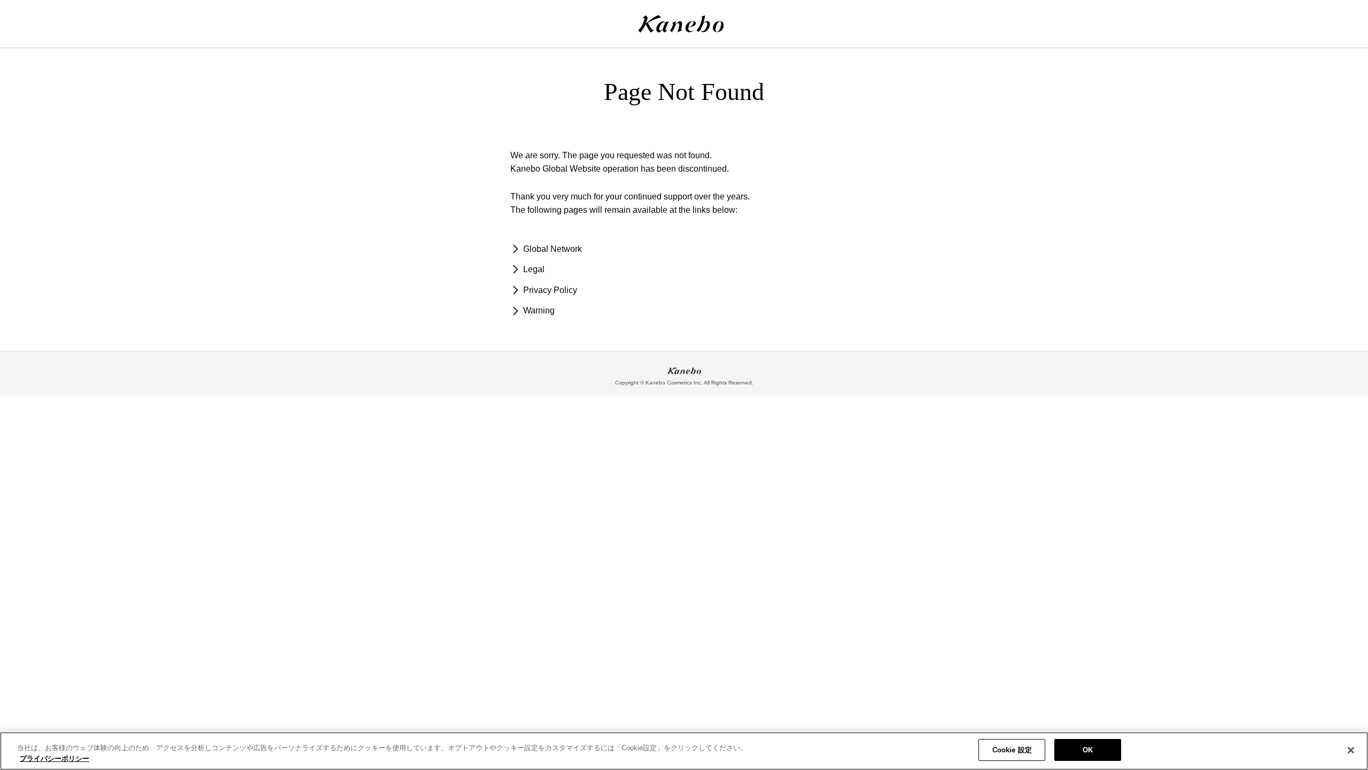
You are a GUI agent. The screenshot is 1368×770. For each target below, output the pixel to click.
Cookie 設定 (1012, 750)
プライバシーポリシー (54, 758)
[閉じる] (1351, 750)
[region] (684, 751)
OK (1088, 750)
